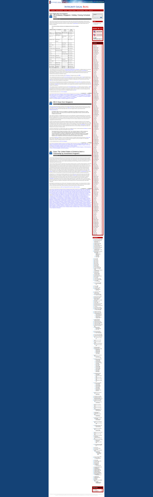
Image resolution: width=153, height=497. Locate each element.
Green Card (88, 137)
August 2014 (95, 169)
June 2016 (94, 147)
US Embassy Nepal (58, 203)
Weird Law (95, 462)
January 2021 (95, 79)
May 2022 (94, 58)
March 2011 (95, 202)
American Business (97, 240)
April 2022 (95, 59)
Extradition (97, 458)
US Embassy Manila (63, 202)
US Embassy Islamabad (79, 200)
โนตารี (95, 479)
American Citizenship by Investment (57, 189)
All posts (95, 489)
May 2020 (94, 89)
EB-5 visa (56, 137)
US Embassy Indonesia (70, 200)
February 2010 (95, 219)
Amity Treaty (98, 309)
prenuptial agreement (97, 303)
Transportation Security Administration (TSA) (98, 254)
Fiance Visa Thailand (97, 268)
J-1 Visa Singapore (52, 96)
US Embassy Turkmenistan (96, 436)
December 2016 (95, 139)
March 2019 (95, 106)
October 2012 (95, 188)
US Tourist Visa (96, 448)
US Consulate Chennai (98, 384)
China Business (96, 248)
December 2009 (95, 222)
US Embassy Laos (83, 201)
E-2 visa (69, 86)
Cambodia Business (97, 247)
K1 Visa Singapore (72, 96)
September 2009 (96, 226)
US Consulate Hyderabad (98, 385)
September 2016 (96, 143)
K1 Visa (95, 280)
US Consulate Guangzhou (98, 361)
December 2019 (95, 96)
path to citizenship (76, 193)
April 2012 (95, 190)
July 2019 (94, 101)
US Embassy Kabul (99, 337)
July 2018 (94, 117)
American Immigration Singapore (56, 143)
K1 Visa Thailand (96, 282)
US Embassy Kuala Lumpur (74, 201)
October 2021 (95, 67)
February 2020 (95, 93)
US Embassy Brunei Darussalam (97, 347)
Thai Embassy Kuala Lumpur (98, 314)
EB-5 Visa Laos (54, 191)
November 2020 (95, 81)
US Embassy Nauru (99, 375)
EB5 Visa (69, 107)
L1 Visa (95, 286)
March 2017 (95, 135)
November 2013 (95, 180)
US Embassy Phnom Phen (68, 204)
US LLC (97, 329)
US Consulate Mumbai (98, 388)
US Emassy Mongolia (67, 198)
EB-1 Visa (95, 260)
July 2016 (94, 146)
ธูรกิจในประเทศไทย (97, 472)
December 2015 (95, 155)
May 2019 (94, 104)
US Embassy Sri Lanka (69, 205)
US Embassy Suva (76, 205)
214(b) (50, 80)
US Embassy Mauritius (71, 202)
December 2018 (95, 110)
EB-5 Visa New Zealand (86, 191)
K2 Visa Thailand (98, 283)
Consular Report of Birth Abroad (69, 69)
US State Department (97, 444)
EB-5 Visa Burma (52, 190)
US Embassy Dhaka (85, 199)
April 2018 (95, 121)
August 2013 (95, 184)
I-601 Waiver (96, 274)
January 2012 (95, 193)
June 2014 (94, 172)
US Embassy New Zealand (74, 203)
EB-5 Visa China (58, 190)
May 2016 (94, 148)
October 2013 (95, 181)
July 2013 (94, 185)
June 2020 (94, 88)
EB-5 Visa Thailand (79, 192)
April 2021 (95, 75)
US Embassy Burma (64, 199)
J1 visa (95, 277)
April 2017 (95, 134)
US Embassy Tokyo (97, 435)
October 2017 (95, 127)
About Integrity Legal (97, 23)
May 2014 (94, 173)
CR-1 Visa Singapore (60, 95)
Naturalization (70, 193)
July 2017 (94, 130)
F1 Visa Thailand (96, 267)
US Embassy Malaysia (97, 400)
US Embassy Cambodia (71, 199)
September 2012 (96, 189)
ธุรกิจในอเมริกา (98, 474)
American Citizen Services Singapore (57, 94)
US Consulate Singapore (86, 96)
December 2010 (95, 206)
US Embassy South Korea (60, 205)
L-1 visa (77, 86)
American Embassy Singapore (69, 94)
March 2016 (95, 151)
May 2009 (94, 231)
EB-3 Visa (95, 262)
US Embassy (68, 75)
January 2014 (95, 177)
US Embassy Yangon (76, 206)
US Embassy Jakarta (86, 200)
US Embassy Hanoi (57, 200)
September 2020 (96, 84)
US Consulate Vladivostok (98, 426)
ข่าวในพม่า (95, 464)
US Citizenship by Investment (84, 193)
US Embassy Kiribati (66, 201)
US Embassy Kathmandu (59, 201)
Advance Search (96, 17)
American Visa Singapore (66, 143)
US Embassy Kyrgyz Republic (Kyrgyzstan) (97, 398)
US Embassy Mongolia (78, 202)
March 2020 (95, 92)
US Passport (77, 69)
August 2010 (95, 211)
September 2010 (96, 210)
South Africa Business (97, 305)
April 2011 (95, 201)
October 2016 (95, 142)
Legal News (96, 288)
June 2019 (94, 102)
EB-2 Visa (95, 261)
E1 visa (95, 258)
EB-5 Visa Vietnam (86, 192)
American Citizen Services (70, 70)
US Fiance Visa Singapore (61, 97)
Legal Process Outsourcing (96, 293)
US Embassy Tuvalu (61, 206)
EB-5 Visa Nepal (79, 191)
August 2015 (95, 160)
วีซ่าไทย (95, 478)
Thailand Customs (97, 312)
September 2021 (96, 68)
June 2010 (94, 214)
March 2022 (95, 60)
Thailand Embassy (97, 313)
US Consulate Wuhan (60, 198)
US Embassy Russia (97, 425)
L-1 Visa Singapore (79, 96)
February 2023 (95, 47)
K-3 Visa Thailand (97, 279)
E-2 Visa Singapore (67, 95)
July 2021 (94, 71)
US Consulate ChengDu (98, 360)
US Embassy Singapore (53, 97)
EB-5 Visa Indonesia (77, 190)
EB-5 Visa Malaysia (66, 191)
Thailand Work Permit (97, 324)
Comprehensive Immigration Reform (97, 249)
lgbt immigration (96, 294)
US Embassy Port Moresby (77, 204)
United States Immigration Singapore (80, 144)
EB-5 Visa (72, 143)
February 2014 (95, 176)
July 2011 (94, 197)
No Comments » (72, 98)
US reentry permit (83, 171)
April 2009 (95, 232)
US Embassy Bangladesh (98, 343)
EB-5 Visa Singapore (74, 95)
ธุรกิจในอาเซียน (96, 471)
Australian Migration (97, 245)
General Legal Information (96, 273)
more (90, 93)
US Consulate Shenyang (98, 368)
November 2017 (95, 126)
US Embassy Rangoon (86, 204)
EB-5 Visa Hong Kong (64, 190)
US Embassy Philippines (60, 204)
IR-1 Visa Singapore (87, 95)
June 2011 (94, 198)
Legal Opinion (96, 291)
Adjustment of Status (97, 239)
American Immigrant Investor (67, 189)
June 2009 (94, 230)
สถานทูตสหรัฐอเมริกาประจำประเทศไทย (98, 482)
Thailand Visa (96, 323)
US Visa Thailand (52, 207)
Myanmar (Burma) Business (97, 299)
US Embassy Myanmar (86, 202)
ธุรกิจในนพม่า (98, 465)
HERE (79, 75)
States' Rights (98, 332)
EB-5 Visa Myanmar (73, 191)
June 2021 (94, 72)
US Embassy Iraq (97, 396)
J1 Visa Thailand (96, 278)
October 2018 (95, 113)
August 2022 (95, 54)
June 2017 (94, 131)
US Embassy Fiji (96, 373)
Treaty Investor (73, 86)
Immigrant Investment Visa (55, 193)
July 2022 (94, 55)
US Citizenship (96, 331)
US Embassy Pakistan (82, 203)
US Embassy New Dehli (65, 203)
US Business (96, 327)
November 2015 (95, 156)
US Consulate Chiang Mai (99, 453)
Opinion (95, 302)
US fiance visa (57, 84)
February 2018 (95, 123)
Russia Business (96, 304)
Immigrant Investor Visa (54, 107)
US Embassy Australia (75, 198)
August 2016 (95, 144)
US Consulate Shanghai (98, 366)
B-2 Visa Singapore (84, 94)
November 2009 (95, 223)
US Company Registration (98, 328)
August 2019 (95, 100)
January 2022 (95, 63)
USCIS (72, 129)
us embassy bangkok (82, 198)
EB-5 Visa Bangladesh (86, 189)
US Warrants (96, 457)
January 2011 (95, 205)
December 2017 (95, 125)
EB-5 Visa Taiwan (73, 192)
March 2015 (95, 164)
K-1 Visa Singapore (59, 96)
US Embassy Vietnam (68, 206)
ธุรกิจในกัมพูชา (96, 468)
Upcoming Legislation (97, 325)
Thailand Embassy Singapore (98, 317)
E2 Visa (95, 259)
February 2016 (95, 152)
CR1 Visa (95, 250)
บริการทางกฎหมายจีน (97, 473)
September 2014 (96, 168)
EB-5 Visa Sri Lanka (66, 192)
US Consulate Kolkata (98, 387)
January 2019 (95, 109)
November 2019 (95, 97)
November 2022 (95, 50)
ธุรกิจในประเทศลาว (97, 470)
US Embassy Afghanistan (98, 336)
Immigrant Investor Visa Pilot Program (67, 144)
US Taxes (95, 447)
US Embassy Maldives (56, 202)
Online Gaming (96, 301)
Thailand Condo (96, 311)
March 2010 (95, 218)
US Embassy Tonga (55, 206)
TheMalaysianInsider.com (53, 109)
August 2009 (95, 227)
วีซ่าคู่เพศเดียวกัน (96, 477)
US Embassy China (79, 199)
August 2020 (95, 85)
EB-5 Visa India (71, 190)
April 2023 (95, 46)
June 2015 (94, 163)
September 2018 (96, 114)
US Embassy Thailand (83, 205)
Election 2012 (96, 266)
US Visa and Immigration (87, 206)
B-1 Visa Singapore (77, 94)
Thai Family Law (96, 307)
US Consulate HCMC (97, 334)
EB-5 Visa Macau (60, 191)
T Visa (95, 306)
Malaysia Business (97, 296)
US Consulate (84, 70)
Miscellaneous (96, 297)
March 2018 (95, 122)
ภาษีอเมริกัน (96, 476)
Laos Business (96, 287)
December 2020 (95, 80)
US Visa (81, 206)
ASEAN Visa (96, 244)
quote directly (75, 23)
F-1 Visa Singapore (81, 95)
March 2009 (95, 234)
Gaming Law (96, 271)
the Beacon (85, 128)
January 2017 (95, 138)
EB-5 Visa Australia (79, 189)
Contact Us (96, 24)
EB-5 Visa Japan (83, 190)
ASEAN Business (97, 243)
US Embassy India (64, 200)
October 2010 (95, 209)
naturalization (83, 124)
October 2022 (95, 51)
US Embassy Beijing (57, 199)
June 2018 (94, 118)
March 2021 (95, 76)
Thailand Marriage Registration (97, 320)
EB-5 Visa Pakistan (52, 192)
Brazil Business (96, 246)
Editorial (95, 265)
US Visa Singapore (64, 91)
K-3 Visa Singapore (66, 96)
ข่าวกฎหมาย (96, 463)
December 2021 (95, 64)
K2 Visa (97, 281)
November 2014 (95, 167)
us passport (68, 97)
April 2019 (95, 105)
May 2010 (94, 215)
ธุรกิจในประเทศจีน (97, 469)
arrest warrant (96, 242)
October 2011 (95, 194)
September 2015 (96, 159)
